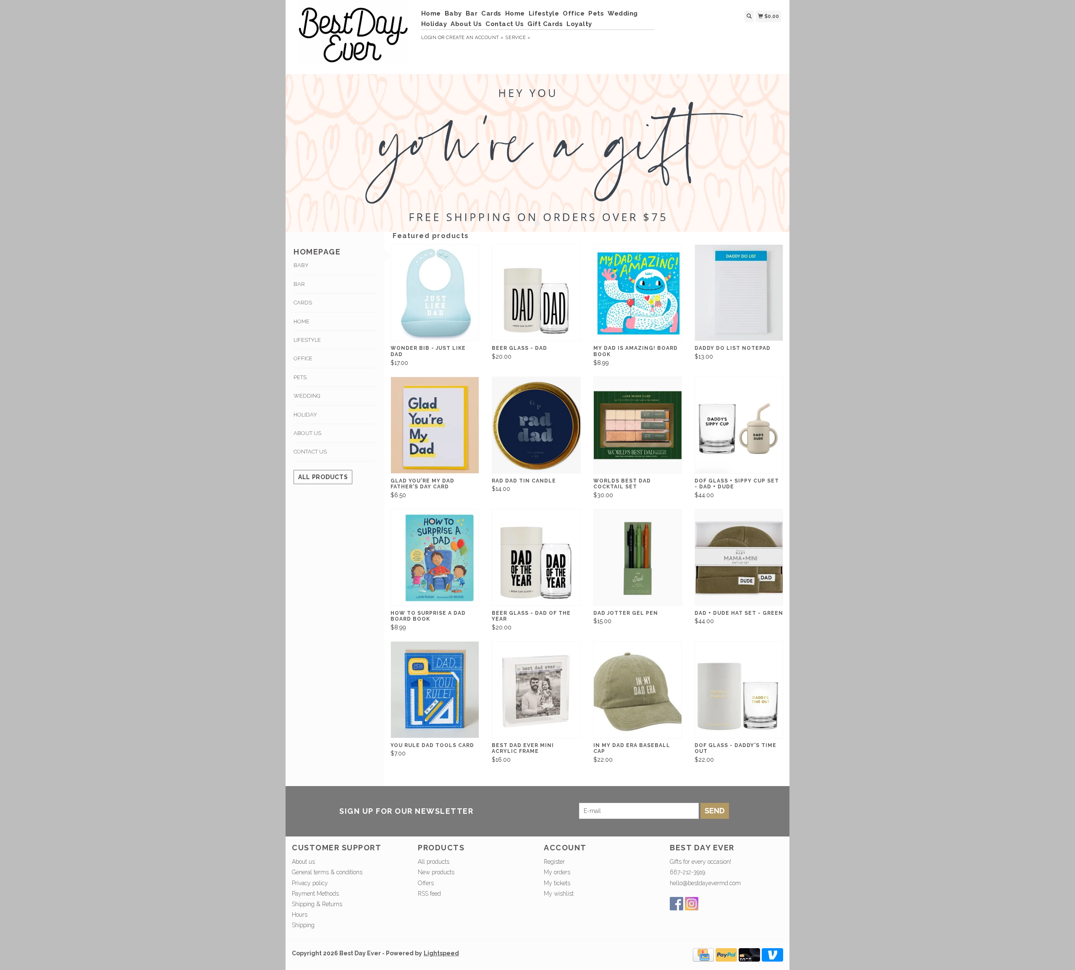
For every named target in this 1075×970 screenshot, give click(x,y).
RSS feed (429, 893)
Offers (426, 883)
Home (431, 13)
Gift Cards (545, 24)
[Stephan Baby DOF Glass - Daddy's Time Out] (739, 690)
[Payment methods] (703, 954)
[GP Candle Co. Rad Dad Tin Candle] (536, 425)
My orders (557, 872)
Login (429, 37)
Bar (472, 13)
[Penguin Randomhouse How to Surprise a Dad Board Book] (435, 557)
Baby (453, 13)
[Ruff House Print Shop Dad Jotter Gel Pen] (638, 557)
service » (517, 37)
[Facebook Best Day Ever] (676, 903)
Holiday (434, 24)
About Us (466, 24)
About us (303, 861)
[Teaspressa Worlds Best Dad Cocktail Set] (638, 425)
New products (436, 872)
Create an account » (474, 37)
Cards (491, 13)
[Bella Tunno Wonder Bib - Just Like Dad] (435, 293)
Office (574, 13)
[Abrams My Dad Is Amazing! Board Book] (638, 293)
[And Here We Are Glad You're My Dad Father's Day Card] (435, 425)
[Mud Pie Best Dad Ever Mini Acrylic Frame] (536, 690)
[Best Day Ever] (353, 36)
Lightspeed (441, 953)
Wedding (623, 13)
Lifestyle (544, 13)
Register (554, 861)
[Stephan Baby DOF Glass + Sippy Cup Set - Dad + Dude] (739, 425)
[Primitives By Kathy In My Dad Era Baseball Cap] (638, 690)
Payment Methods (315, 893)
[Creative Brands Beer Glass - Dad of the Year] (536, 557)
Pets (596, 13)
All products (323, 477)
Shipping (303, 925)
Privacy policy (310, 883)
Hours (299, 914)
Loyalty (579, 24)
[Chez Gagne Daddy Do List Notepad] (739, 293)
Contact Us (504, 24)
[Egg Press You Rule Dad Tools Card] (435, 690)
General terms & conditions (327, 872)
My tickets (557, 883)
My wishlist (559, 893)
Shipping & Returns (317, 904)
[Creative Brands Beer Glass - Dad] (536, 293)
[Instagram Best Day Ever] (691, 903)
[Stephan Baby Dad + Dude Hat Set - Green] (739, 557)
